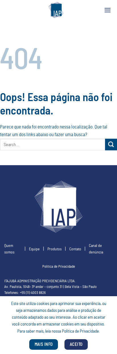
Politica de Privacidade (58, 267)
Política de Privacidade (80, 331)
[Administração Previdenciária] (55, 10)
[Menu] (107, 10)
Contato (75, 249)
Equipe (34, 249)
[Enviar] (111, 144)
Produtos (54, 249)
